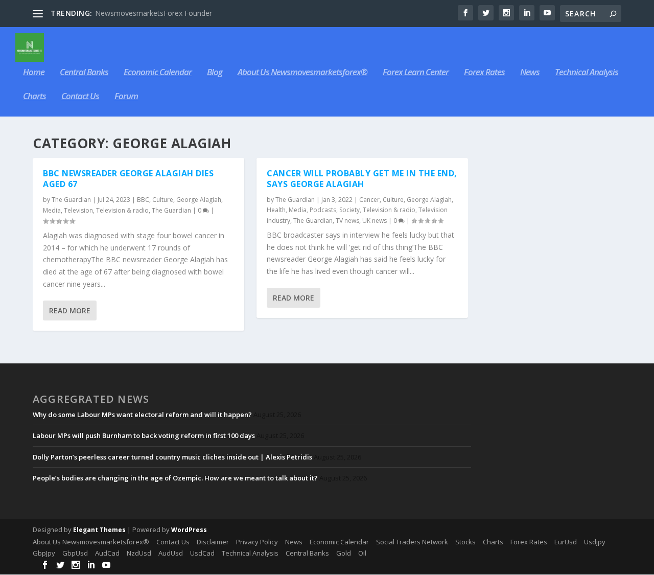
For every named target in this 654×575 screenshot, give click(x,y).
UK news (374, 220)
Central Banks (84, 73)
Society (349, 209)
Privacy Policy (257, 541)
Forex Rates (484, 73)
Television (78, 210)
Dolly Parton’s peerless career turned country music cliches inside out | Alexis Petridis (172, 457)
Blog (214, 73)
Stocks (465, 541)
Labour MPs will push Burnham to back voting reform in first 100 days (144, 435)
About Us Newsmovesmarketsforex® (302, 73)
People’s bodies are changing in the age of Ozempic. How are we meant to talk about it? (175, 477)
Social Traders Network (412, 541)
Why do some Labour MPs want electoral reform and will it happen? (142, 414)
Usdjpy (594, 541)
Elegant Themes (99, 529)
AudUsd (170, 553)
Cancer (369, 199)
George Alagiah (198, 199)
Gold (343, 553)
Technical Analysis (586, 73)
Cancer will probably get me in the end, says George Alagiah (362, 179)
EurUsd (565, 541)
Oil (362, 553)
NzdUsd (139, 553)
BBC (143, 199)
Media (52, 210)
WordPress (189, 529)
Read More (69, 310)
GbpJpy (44, 553)
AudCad (107, 553)
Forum (126, 97)
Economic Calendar (158, 73)
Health (276, 209)
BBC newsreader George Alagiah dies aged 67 (128, 179)
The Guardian (71, 199)
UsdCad (202, 553)
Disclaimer (213, 541)
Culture (162, 199)
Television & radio (122, 210)
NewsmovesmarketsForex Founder (153, 13)
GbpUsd (75, 553)
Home (33, 73)
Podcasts (323, 209)
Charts (34, 97)
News (530, 73)
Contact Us (80, 97)
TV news (347, 220)
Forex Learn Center (416, 73)
